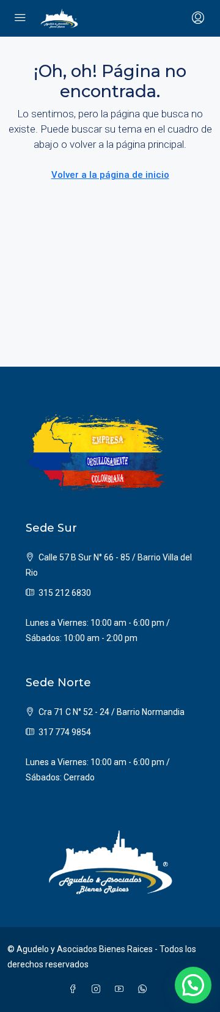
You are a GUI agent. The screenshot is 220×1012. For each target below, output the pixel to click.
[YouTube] (121, 989)
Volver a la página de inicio (110, 174)
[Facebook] (75, 989)
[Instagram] (98, 989)
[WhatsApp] (145, 989)
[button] (193, 985)
